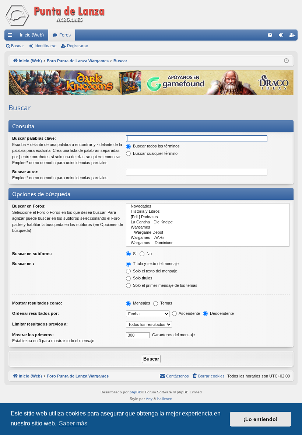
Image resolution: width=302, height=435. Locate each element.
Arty (149, 399)
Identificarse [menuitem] (282, 36)
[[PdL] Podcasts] (208, 217)
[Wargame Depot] (208, 232)
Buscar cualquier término (155, 153)
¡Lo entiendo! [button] (260, 419)
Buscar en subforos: (32, 253)
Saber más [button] (73, 423)
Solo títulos (142, 278)
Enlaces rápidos (11, 36)
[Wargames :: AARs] (208, 237)
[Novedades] (208, 206)
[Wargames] (208, 227)
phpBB (135, 392)
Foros (65, 35)
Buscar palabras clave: (34, 138)
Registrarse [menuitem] (293, 36)
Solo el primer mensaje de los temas (164, 285)
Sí (134, 253)
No (148, 253)
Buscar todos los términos (156, 146)
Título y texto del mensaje (155, 263)
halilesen (164, 399)
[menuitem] (269, 35)
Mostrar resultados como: (37, 303)
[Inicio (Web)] (56, 14)
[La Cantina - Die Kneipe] (208, 222)
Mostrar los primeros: (33, 335)
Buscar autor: (25, 172)
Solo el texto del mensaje (154, 271)
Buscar (17, 46)
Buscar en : (23, 263)
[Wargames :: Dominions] (208, 243)
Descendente (221, 313)
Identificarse (45, 46)
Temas (165, 303)
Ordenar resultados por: (35, 313)
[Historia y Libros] (208, 211)
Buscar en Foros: (29, 206)
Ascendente (189, 313)
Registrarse (77, 46)
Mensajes (141, 303)
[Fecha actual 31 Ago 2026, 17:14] (286, 61)
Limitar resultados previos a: (40, 324)
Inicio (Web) (32, 35)
